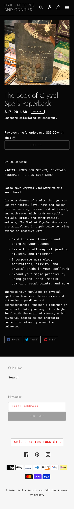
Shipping (11, 118)
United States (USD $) (35, 442)
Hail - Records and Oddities (20, 7)
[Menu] (67, 7)
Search (13, 377)
